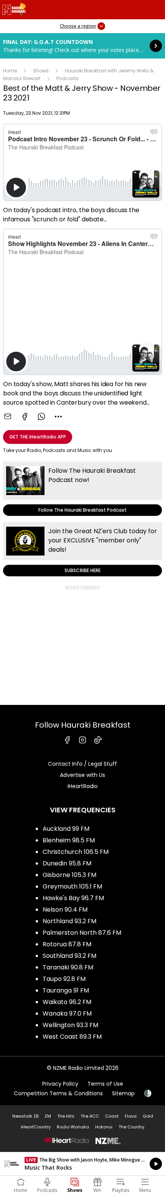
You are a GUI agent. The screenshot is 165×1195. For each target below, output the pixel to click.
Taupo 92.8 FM (64, 978)
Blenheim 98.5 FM (69, 840)
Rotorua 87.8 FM (67, 944)
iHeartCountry (36, 1127)
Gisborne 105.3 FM (69, 874)
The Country (131, 1127)
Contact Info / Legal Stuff (82, 764)
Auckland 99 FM (66, 828)
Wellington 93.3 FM (70, 1025)
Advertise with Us (82, 775)
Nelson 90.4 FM (65, 909)
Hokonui (103, 1127)
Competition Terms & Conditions (58, 1093)
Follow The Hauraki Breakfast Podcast (82, 489)
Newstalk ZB (25, 1116)
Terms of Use (105, 1084)
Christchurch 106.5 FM (76, 851)
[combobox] (58, 416)
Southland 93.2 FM (69, 955)
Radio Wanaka (73, 1127)
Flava (131, 1116)
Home (10, 70)
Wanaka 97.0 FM (67, 1013)
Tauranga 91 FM (66, 990)
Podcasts (67, 78)
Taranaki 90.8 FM (68, 967)
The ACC (90, 1116)
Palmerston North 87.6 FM (82, 932)
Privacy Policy (60, 1084)
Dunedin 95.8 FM (67, 863)
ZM (48, 1116)
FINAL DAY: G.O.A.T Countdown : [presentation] (82, 46)
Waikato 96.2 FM (67, 1002)
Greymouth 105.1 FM (72, 886)
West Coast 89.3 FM (72, 1036)
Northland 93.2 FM (69, 921)
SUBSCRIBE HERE (82, 549)
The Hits (65, 1116)
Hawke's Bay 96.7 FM (73, 898)
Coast (112, 1116)
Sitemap (123, 1093)
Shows (41, 70)
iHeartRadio (83, 786)
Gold (148, 1116)
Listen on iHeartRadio (82, 1163)
